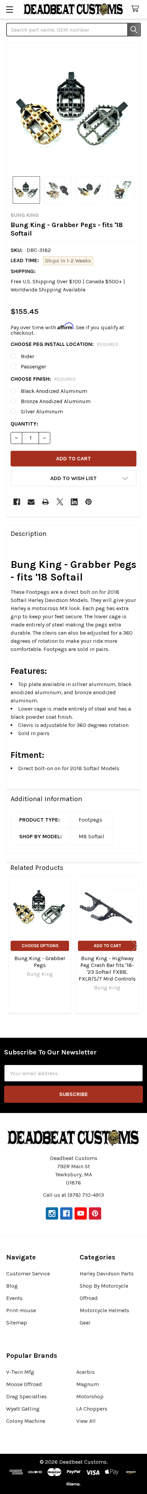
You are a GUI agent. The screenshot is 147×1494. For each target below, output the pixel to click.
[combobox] (73, 29)
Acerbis (85, 1372)
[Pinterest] (88, 502)
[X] (60, 502)
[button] (73, 478)
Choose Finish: (43, 379)
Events (14, 1298)
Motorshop (90, 1396)
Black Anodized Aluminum (54, 391)
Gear (85, 1322)
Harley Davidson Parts (107, 1273)
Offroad (89, 1298)
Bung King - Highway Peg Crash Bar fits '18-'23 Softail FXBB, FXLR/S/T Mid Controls (107, 968)
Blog (12, 1286)
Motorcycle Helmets (104, 1310)
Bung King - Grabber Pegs (39, 961)
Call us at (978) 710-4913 (73, 1195)
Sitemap (16, 1322)
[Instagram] (52, 1213)
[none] (73, 109)
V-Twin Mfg (20, 1372)
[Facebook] (17, 502)
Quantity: (24, 423)
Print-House (21, 1310)
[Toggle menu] (9, 9)
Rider (27, 356)
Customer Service (28, 1273)
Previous (13, 945)
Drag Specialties (26, 1396)
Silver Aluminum (42, 411)
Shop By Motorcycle (104, 1286)
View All (86, 1421)
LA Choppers (91, 1408)
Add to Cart (107, 945)
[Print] (45, 502)
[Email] (31, 502)
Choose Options (40, 945)
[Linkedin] (74, 502)
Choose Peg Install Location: (64, 344)
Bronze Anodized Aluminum (56, 401)
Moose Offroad (24, 1384)
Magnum (87, 1384)
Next (134, 945)
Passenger (33, 366)
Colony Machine (25, 1421)
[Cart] (136, 9)
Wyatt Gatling (23, 1408)
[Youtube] (81, 1213)
